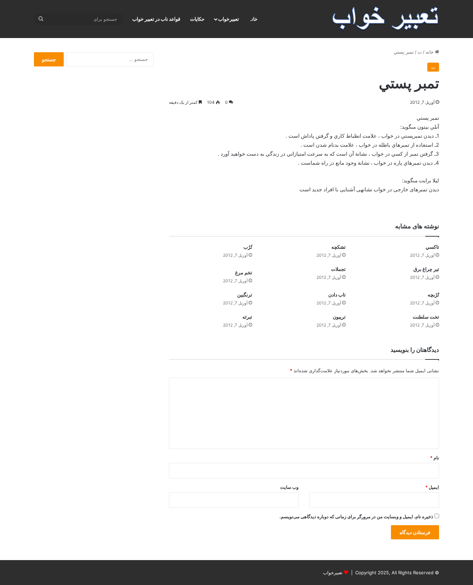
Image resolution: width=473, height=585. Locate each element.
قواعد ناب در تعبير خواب (156, 19)
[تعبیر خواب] (385, 19)
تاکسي (432, 247)
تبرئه (247, 317)
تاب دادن (337, 295)
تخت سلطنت (426, 317)
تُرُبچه (433, 295)
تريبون (339, 317)
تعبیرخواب (228, 19)
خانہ (253, 19)
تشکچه (338, 247)
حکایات (197, 19)
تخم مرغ (243, 272)
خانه (430, 52)
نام (434, 457)
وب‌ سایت (289, 487)
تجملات (338, 269)
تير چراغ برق (426, 269)
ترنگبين (244, 295)
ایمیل (432, 487)
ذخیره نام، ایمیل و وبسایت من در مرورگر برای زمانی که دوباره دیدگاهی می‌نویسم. (356, 516)
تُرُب (247, 247)
